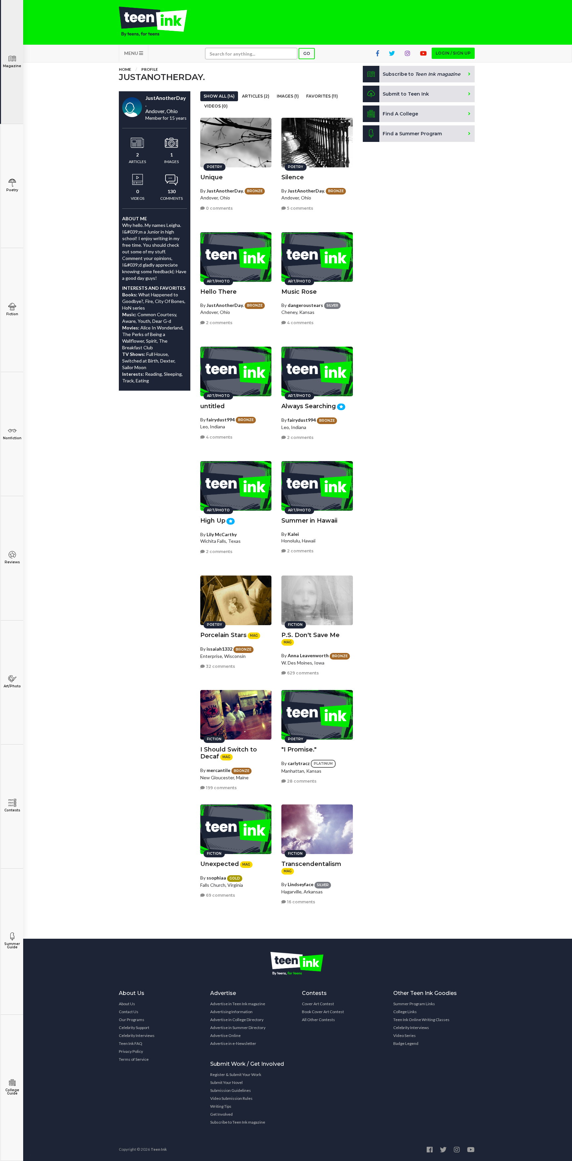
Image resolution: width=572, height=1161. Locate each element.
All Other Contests (318, 1019)
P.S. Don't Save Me (310, 635)
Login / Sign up (453, 53)
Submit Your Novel (226, 1082)
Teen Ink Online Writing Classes (421, 1019)
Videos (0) (216, 106)
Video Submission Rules (231, 1098)
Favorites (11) (322, 96)
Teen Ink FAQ (130, 1043)
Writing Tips (220, 1106)
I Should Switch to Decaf (228, 753)
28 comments (301, 781)
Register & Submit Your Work (235, 1074)
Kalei (293, 534)
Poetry (12, 190)
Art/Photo (12, 686)
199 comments (221, 787)
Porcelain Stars (223, 635)
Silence (292, 177)
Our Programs (131, 1019)
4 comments (299, 322)
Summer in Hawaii (309, 520)
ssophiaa (216, 878)
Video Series (404, 1035)
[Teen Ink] (159, 21)
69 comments (220, 895)
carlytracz (299, 763)
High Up (212, 520)
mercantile (218, 770)
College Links (405, 1011)
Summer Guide (12, 945)
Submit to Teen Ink (406, 94)
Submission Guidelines (230, 1090)
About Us (127, 1003)
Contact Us (128, 1011)
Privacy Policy (131, 1051)
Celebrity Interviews (137, 1035)
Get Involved (221, 1114)
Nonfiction (12, 438)
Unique (211, 177)
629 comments (302, 672)
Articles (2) (255, 96)
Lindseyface (300, 884)
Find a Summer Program (412, 134)
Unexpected (219, 864)
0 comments (219, 208)
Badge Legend (405, 1043)
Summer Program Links (414, 1003)
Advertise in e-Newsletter (233, 1043)
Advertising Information (231, 1011)
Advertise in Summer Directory (237, 1027)
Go (306, 53)
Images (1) (288, 96)
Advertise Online (225, 1035)
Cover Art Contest (318, 1003)
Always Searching (308, 406)
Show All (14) (219, 96)
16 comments (300, 901)
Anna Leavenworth (308, 655)
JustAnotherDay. (225, 191)
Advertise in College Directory (236, 1019)
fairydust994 (221, 419)
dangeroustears (305, 305)
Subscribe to (421, 74)
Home (125, 69)
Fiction (12, 314)
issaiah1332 (219, 649)
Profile (149, 69)
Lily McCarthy (222, 534)
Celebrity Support (134, 1027)
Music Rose (299, 291)
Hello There (218, 291)
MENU (131, 53)
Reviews (12, 562)
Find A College (400, 114)
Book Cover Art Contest (323, 1011)
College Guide (12, 1092)
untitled (212, 406)
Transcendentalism (311, 864)
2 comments (218, 322)
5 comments (299, 208)
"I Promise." (298, 749)
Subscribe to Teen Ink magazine (237, 1122)
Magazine (12, 66)
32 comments (220, 666)
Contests (12, 810)
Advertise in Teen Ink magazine (237, 1003)
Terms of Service (134, 1059)
